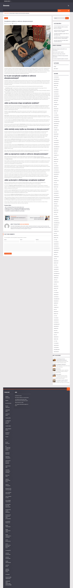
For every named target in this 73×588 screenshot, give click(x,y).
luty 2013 (55, 265)
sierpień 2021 (56, 100)
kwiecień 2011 (56, 311)
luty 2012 (55, 290)
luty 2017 (55, 163)
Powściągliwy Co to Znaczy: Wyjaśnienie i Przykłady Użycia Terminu (17, 209)
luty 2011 (55, 315)
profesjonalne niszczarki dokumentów (8, 505)
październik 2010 (56, 324)
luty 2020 (55, 138)
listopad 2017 (56, 144)
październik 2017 (56, 146)
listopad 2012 (56, 271)
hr (5, 439)
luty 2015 (55, 214)
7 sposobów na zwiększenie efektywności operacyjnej (14, 210)
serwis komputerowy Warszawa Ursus (8, 545)
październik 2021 (56, 96)
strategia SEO (8, 550)
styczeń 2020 (56, 140)
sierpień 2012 (56, 277)
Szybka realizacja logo (8, 562)
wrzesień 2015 (56, 199)
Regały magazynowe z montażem (8, 536)
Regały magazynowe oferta (7, 530)
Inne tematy (56, 68)
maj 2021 (55, 106)
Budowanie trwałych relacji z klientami (59, 53)
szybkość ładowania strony (7, 570)
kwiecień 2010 (56, 336)
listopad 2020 (56, 119)
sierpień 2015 (56, 201)
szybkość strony (7, 566)
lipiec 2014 (55, 229)
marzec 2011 (56, 313)
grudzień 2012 (56, 269)
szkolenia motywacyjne (7, 554)
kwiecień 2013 (56, 260)
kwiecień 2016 (56, 184)
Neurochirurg (58, 368)
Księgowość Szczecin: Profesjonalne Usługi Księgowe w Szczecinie (17, 208)
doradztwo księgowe (7, 433)
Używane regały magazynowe (8, 578)
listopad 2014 (56, 220)
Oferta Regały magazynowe (8, 501)
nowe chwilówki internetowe (8, 493)
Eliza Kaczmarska (24, 224)
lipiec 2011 (55, 305)
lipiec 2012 (55, 279)
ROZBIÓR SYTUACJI (18, 395)
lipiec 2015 (55, 203)
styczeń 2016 (56, 191)
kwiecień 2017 (56, 159)
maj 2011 (55, 309)
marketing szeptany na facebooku (7, 471)
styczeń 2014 (56, 241)
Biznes (6, 18)
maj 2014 (55, 233)
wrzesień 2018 (56, 142)
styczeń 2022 (56, 89)
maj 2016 (55, 182)
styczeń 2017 (56, 165)
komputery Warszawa (7, 453)
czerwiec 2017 (56, 155)
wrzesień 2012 (56, 275)
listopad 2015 (56, 195)
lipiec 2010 (55, 330)
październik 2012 (56, 273)
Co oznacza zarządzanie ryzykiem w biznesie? (60, 58)
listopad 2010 (56, 322)
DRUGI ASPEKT (58, 374)
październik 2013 (56, 248)
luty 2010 (55, 341)
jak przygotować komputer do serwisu (7, 448)
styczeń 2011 (56, 317)
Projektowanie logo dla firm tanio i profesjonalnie (8, 516)
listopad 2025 (56, 77)
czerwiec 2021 (56, 104)
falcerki (6, 436)
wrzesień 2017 (56, 148)
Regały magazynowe (7, 526)
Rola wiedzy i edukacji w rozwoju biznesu (22, 397)
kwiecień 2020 (56, 134)
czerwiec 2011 (56, 307)
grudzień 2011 (56, 294)
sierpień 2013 (56, 252)
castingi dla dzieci (7, 411)
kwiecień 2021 (56, 108)
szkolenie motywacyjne (7, 558)
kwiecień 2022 (56, 83)
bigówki (6, 400)
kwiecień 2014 (56, 235)
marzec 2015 (56, 212)
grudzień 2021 (56, 91)
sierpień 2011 (56, 303)
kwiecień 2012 (56, 286)
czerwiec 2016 (56, 180)
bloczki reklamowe (7, 407)
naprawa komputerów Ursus (7, 480)
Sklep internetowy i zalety (19, 402)
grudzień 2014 (56, 218)
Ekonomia (6, 6)
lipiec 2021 (55, 102)
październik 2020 (56, 121)
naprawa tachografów (7, 485)
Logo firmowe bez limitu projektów (7, 462)
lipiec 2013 (55, 254)
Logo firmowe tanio (7, 466)
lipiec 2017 (55, 153)
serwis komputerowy (8, 540)
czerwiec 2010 (56, 332)
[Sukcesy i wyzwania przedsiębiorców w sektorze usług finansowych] (47, 217)
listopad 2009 (56, 347)
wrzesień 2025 (56, 81)
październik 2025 (56, 79)
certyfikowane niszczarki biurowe (8, 422)
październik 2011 (56, 298)
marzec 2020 (56, 136)
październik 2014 (56, 222)
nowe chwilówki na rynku (8, 497)
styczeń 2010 (56, 343)
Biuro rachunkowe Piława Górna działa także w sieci (14, 207)
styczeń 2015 (56, 216)
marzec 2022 (56, 85)
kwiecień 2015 (56, 210)
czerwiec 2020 (56, 129)
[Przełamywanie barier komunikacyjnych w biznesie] (7, 217)
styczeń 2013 (56, 267)
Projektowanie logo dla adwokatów (8, 511)
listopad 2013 (56, 246)
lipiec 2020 (55, 127)
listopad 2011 (56, 296)
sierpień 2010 (56, 328)
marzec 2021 (56, 110)
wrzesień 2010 (56, 326)
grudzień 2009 (56, 345)
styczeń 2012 (56, 292)
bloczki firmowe (8, 403)
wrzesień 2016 (56, 174)
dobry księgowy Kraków (8, 429)
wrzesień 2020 (56, 123)
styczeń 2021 (56, 115)
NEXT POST (42, 216)
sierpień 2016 (56, 176)
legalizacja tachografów (7, 457)
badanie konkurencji (7, 397)
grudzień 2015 (56, 193)
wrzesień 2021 (56, 98)
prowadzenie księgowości (7, 522)
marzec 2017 (56, 161)
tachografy (7, 574)
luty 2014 (55, 239)
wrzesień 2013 (56, 250)
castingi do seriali (7, 415)
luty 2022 (55, 87)
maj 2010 (55, 334)
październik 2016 (56, 172)
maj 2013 (55, 258)
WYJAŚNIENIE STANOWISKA (61, 364)
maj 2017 (55, 157)
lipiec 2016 (55, 178)
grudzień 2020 (56, 117)
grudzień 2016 (56, 167)
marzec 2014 (56, 237)
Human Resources (7, 443)
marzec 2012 (56, 288)
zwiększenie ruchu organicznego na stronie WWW (8, 583)
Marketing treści (7, 476)
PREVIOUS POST (13, 216)
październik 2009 (56, 349)
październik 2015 (56, 197)
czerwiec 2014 (56, 231)
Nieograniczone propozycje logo (8, 489)
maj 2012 (55, 284)
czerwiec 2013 (56, 256)
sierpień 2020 (56, 125)
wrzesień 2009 (56, 351)
